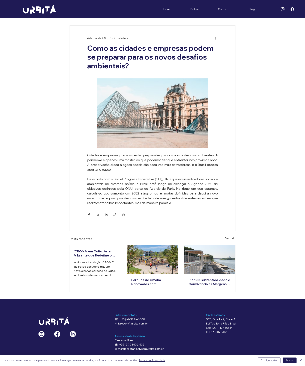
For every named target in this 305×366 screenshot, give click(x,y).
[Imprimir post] (123, 214)
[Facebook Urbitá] (57, 334)
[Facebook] (292, 9)
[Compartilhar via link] (114, 214)
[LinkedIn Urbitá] (73, 334)
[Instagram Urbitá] (41, 334)
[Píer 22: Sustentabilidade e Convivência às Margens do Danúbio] (209, 259)
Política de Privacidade (152, 360)
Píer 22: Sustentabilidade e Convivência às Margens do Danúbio (209, 282)
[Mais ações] (216, 38)
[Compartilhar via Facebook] (89, 214)
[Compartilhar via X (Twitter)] (97, 214)
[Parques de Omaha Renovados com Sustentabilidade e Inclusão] (152, 259)
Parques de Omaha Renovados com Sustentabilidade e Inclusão (146, 282)
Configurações (269, 360)
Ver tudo (230, 238)
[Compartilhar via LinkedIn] (106, 214)
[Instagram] (282, 9)
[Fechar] (301, 360)
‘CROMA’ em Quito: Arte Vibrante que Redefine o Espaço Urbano (93, 253)
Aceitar (290, 360)
